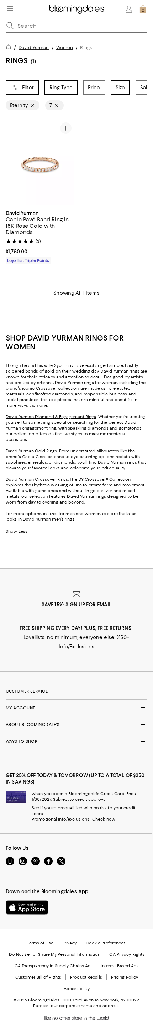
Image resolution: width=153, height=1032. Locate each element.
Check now (103, 819)
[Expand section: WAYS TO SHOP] (76, 741)
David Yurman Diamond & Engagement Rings (51, 416)
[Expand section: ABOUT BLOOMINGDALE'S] (76, 724)
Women (64, 47)
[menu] (10, 8)
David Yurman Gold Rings (31, 450)
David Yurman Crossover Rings (37, 479)
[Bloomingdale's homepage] (10, 48)
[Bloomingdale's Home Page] (76, 9)
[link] (40, 236)
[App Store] (27, 907)
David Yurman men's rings (49, 519)
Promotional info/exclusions (60, 819)
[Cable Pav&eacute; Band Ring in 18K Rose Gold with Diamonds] (40, 163)
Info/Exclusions (77, 646)
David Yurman (34, 47)
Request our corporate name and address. (76, 1005)
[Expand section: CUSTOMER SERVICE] (76, 691)
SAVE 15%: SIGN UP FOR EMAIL (77, 604)
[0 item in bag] (143, 9)
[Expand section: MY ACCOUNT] (76, 708)
